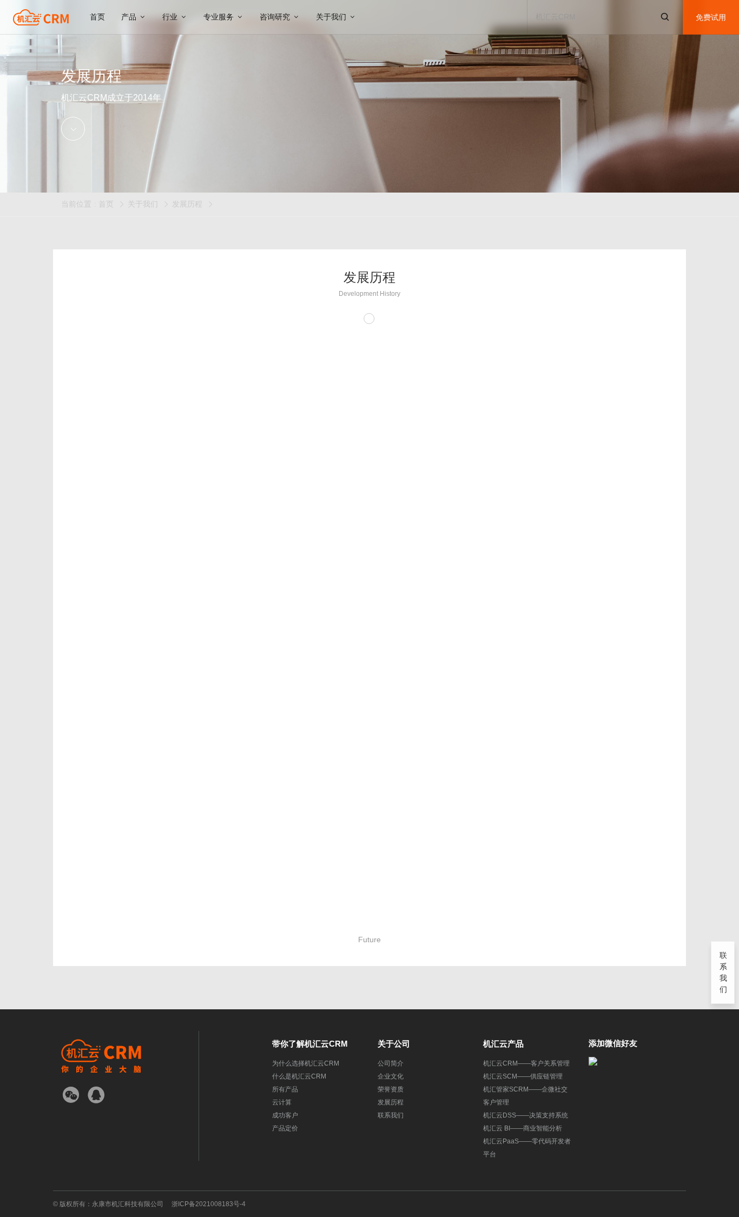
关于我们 (332, 16)
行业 (171, 16)
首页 (97, 16)
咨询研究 (276, 16)
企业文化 (391, 1076)
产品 (129, 16)
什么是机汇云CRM (299, 1076)
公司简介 (391, 1063)
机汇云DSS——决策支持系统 (525, 1115)
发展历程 (187, 204)
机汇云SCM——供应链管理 (523, 1076)
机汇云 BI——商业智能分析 (522, 1128)
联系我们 (391, 1115)
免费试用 (711, 17)
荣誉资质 (391, 1089)
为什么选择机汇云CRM (305, 1063)
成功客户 (285, 1115)
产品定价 (285, 1128)
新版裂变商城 (527, 564)
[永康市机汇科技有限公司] (41, 17)
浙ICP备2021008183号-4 (208, 1204)
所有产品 (285, 1089)
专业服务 (219, 16)
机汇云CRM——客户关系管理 (526, 1063)
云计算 (282, 1102)
